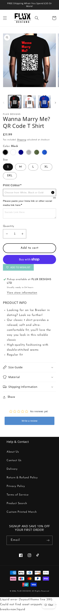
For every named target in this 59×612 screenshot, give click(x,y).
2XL (10, 175)
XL (46, 166)
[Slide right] (55, 102)
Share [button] (11, 397)
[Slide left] (3, 102)
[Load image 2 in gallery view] (29, 101)
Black (5, 152)
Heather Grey (28, 152)
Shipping (21, 140)
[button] (5, 18)
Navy (21, 152)
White (13, 152)
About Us (13, 451)
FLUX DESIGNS (24, 591)
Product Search (17, 503)
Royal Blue (44, 152)
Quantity (8, 226)
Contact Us (14, 460)
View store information (22, 292)
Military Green (36, 152)
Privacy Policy (16, 486)
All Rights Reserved (40, 591)
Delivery (12, 469)
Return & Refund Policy (22, 477)
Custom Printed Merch (22, 512)
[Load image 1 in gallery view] (14, 101)
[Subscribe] (48, 540)
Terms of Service (18, 494)
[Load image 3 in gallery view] (44, 101)
